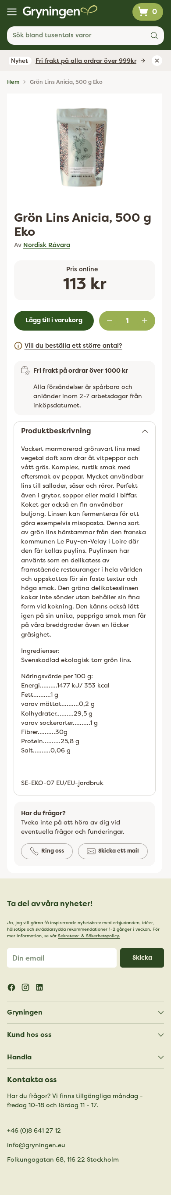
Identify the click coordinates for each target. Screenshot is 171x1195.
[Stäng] (154, 515)
